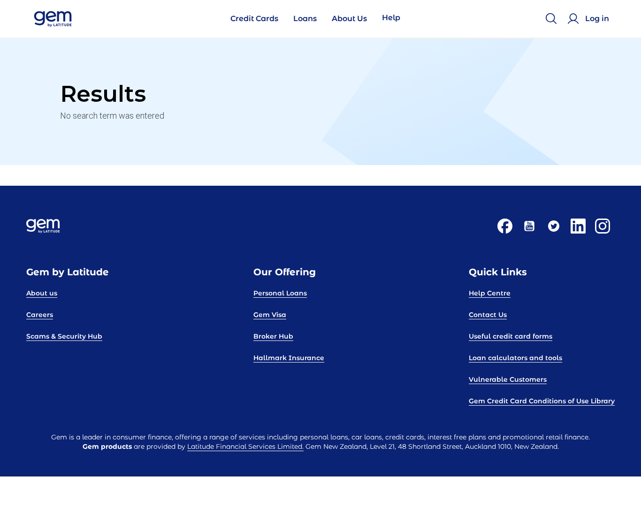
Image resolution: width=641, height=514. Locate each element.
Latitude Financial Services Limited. (245, 446)
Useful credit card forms (510, 336)
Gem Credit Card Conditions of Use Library (542, 401)
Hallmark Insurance (288, 358)
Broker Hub (273, 336)
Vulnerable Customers (508, 379)
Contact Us (488, 314)
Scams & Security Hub (64, 336)
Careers (39, 314)
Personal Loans (280, 293)
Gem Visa (269, 314)
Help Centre (490, 293)
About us (41, 293)
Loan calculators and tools (515, 358)
